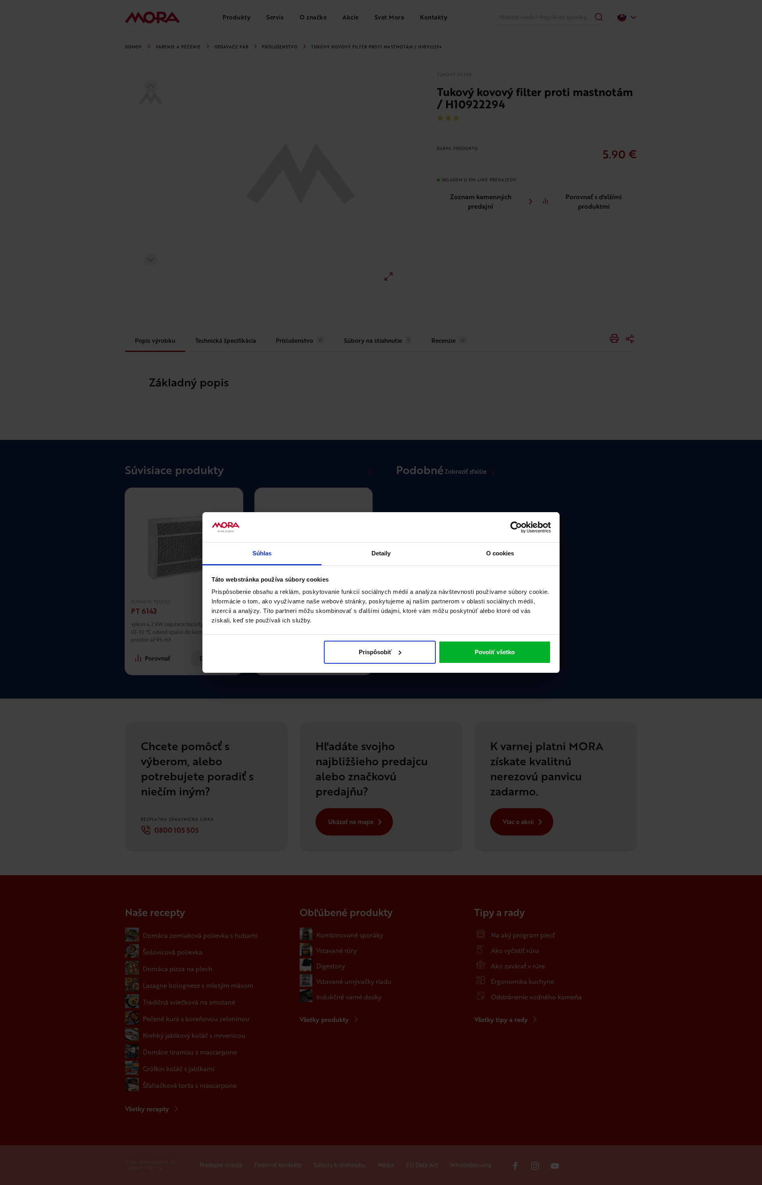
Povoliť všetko (495, 652)
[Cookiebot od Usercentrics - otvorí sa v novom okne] (516, 527)
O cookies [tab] (500, 553)
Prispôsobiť (375, 652)
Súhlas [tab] (262, 553)
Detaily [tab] (381, 553)
